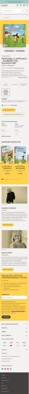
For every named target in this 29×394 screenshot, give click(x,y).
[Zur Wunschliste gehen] (21, 5)
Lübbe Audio (4, 125)
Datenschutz (4, 377)
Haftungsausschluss (5, 380)
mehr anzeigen (23, 77)
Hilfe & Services (6, 335)
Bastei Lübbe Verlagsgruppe (10, 324)
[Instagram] (5, 369)
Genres (4, 331)
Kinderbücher (6, 17)
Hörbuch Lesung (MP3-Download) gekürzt (6, 92)
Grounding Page (4, 388)
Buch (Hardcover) (5, 84)
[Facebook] (2, 369)
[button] (7, 161)
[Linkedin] (10, 369)
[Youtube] (8, 369)
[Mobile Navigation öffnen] (27, 5)
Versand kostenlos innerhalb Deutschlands (10, 356)
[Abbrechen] (26, 11)
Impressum (4, 375)
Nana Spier (11, 65)
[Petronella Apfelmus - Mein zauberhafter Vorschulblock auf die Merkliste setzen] (20, 154)
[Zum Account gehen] (17, 5)
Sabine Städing (6, 56)
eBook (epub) (14, 84)
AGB (2, 383)
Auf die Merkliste (20, 51)
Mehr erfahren (7, 224)
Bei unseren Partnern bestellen (13, 114)
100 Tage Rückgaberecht (7, 358)
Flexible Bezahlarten (6, 361)
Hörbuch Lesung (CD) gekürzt (23, 84)
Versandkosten (21, 100)
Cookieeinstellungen (5, 391)
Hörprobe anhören (10, 50)
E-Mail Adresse (5, 294)
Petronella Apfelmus (19, 68)
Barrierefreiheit (4, 385)
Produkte (4, 327)
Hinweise (4, 349)
